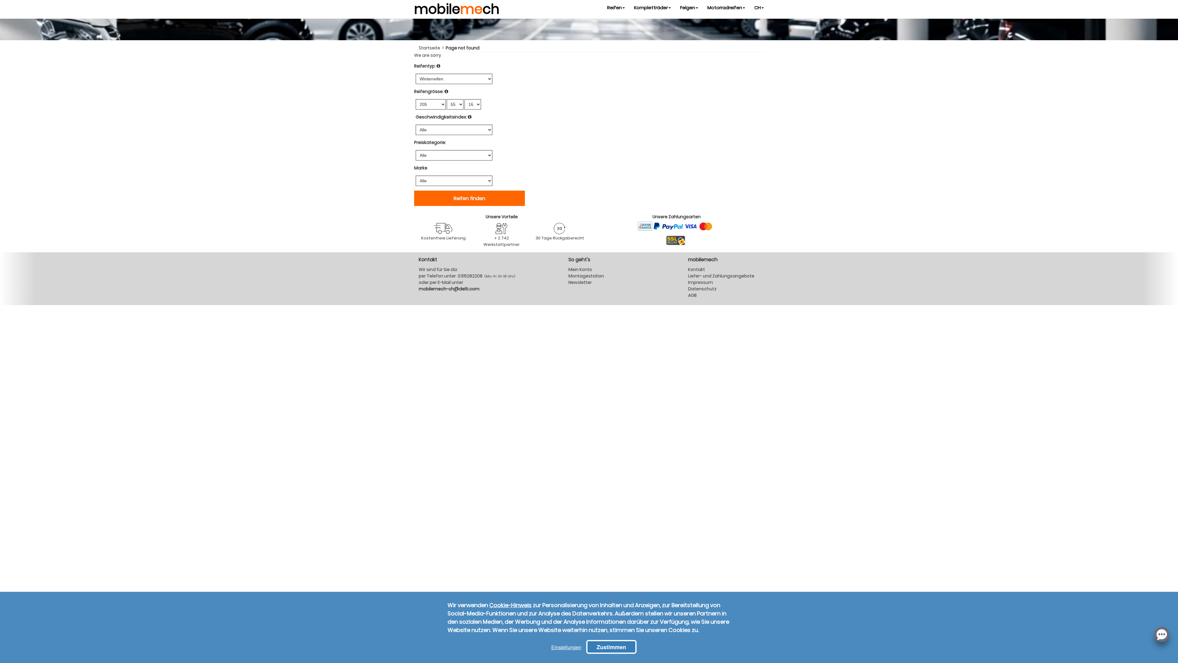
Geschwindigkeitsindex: (441, 117)
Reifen (614, 7)
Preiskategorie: (430, 142)
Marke (420, 168)
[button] (1161, 634)
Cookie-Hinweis (510, 605)
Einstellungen (566, 647)
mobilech (456, 7)
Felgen (687, 7)
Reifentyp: (425, 66)
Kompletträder (651, 7)
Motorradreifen (724, 7)
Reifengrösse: (429, 91)
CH (757, 7)
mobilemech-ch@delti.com (449, 289)
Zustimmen (611, 647)
